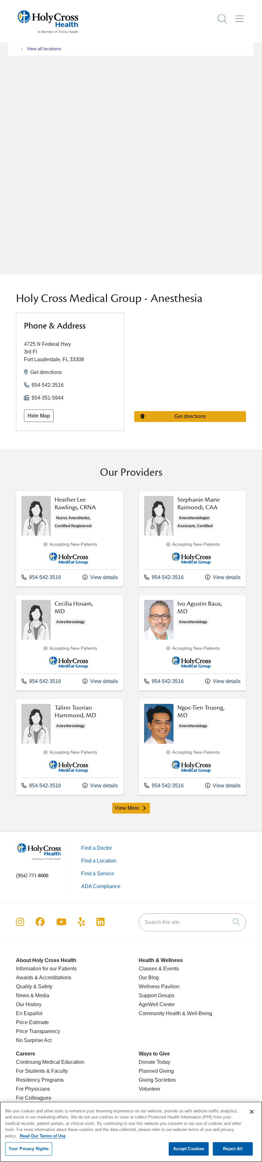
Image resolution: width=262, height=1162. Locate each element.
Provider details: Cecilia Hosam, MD (69, 642)
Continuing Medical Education (50, 1062)
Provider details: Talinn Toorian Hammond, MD (69, 746)
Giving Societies (157, 1080)
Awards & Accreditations (43, 977)
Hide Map (38, 415)
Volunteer (149, 1089)
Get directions (46, 372)
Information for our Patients (46, 968)
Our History (29, 1004)
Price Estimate (32, 1022)
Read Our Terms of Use (43, 1136)
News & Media (32, 995)
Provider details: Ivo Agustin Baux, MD (192, 642)
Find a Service (97, 873)
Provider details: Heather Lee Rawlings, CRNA (69, 538)
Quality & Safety (34, 986)
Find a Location (98, 861)
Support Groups (156, 995)
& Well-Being (196, 1013)
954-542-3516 (48, 385)
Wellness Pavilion (159, 986)
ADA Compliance (100, 886)
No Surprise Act (33, 1040)
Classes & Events (159, 968)
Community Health (160, 1013)
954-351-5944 (48, 398)
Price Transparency (38, 1031)
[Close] (252, 1112)
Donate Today (154, 1062)
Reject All (232, 1148)
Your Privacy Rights (29, 1148)
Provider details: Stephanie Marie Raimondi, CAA (192, 538)
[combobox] (192, 922)
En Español (29, 1013)
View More (132, 809)
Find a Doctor (96, 848)
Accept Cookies (188, 1148)
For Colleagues (33, 1098)
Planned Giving (156, 1071)
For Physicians (33, 1089)
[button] (240, 17)
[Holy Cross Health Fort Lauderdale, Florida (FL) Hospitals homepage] (48, 35)
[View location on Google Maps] (190, 348)
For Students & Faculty (42, 1071)
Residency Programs (40, 1080)
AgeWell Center (157, 1004)
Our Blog (149, 977)
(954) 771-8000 (32, 875)
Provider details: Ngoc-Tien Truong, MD (192, 746)
